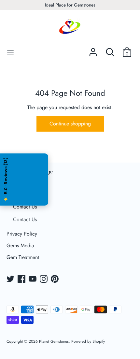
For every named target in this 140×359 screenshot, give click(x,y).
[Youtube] (33, 279)
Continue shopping (70, 123)
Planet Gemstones (54, 341)
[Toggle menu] (10, 52)
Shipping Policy (24, 183)
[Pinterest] (55, 279)
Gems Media (20, 245)
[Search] (110, 49)
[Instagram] (44, 279)
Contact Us (25, 206)
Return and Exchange (30, 171)
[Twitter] (11, 279)
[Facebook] (22, 279)
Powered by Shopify (88, 341)
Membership (20, 195)
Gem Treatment (23, 257)
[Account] (93, 49)
